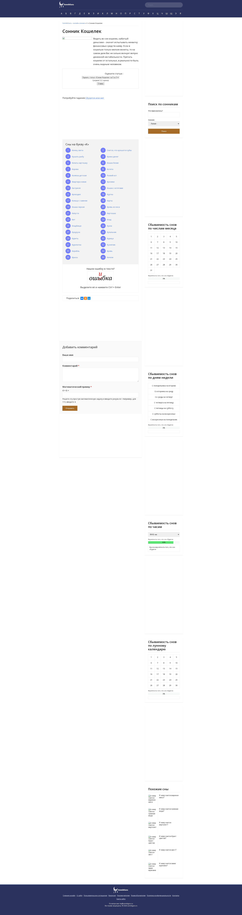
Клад (109, 219)
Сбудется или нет (94, 97)
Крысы (75, 257)
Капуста (75, 213)
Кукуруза (76, 232)
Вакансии (112, 895)
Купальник (111, 232)
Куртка (110, 194)
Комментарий (70, 365)
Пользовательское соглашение (95, 895)
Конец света (77, 150)
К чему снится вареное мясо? (169, 796)
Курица (110, 238)
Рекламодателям (123, 895)
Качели (110, 257)
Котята (110, 169)
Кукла (109, 226)
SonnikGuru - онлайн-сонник (73, 23)
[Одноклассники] (85, 298)
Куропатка (76, 244)
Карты (110, 200)
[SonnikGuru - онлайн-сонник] (66, 7)
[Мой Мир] (88, 298)
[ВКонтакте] (81, 298)
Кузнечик (111, 244)
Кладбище (76, 226)
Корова (75, 169)
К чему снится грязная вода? (168, 810)
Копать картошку (79, 163)
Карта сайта (121, 899)
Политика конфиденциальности (159, 895)
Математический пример (77, 386)
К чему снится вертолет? (165, 824)
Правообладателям (138, 895)
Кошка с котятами (115, 188)
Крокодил (76, 194)
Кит (73, 219)
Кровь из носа (113, 207)
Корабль (76, 251)
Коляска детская (79, 175)
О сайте (79, 895)
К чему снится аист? (167, 850)
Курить (75, 238)
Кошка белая (112, 163)
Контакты (175, 895)
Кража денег (112, 156)
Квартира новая (79, 181)
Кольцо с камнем (79, 200)
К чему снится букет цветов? (167, 837)
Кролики (110, 181)
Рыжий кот (112, 175)
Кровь (109, 251)
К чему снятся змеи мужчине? (167, 864)
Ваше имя (67, 354)
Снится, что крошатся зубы (119, 150)
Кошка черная (78, 207)
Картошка (111, 213)
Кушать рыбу (78, 156)
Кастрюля (76, 188)
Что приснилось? (155, 111)
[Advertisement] (81, 120)
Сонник (151, 120)
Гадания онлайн (69, 895)
